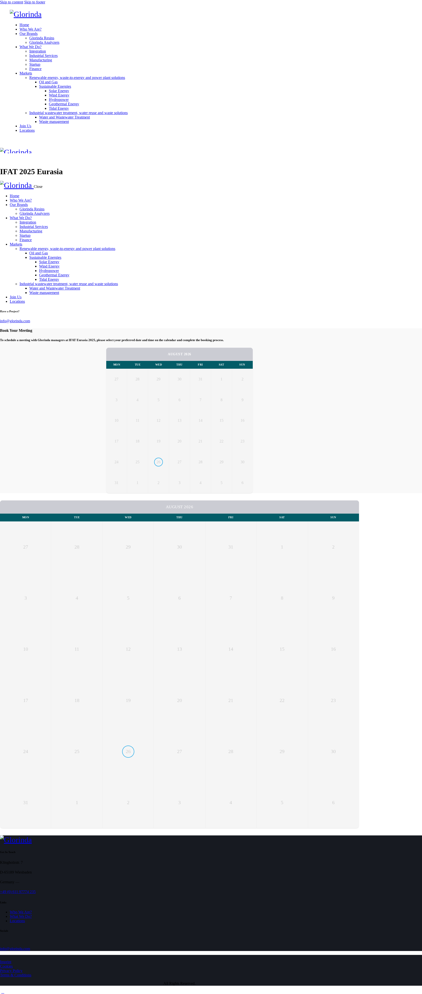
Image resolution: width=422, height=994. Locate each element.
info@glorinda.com (15, 321)
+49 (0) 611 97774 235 (18, 892)
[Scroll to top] (2, 992)
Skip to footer (34, 2)
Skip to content (11, 2)
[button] (2, 159)
